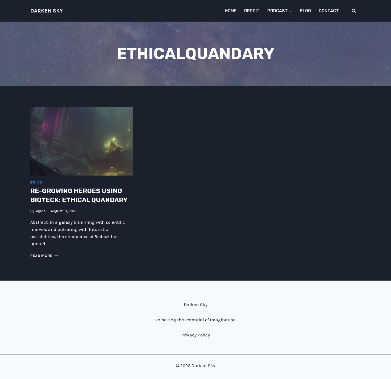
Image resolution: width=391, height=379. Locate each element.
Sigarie (40, 211)
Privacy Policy (195, 335)
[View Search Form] (354, 11)
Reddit (252, 10)
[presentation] (81, 141)
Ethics (36, 182)
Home (230, 10)
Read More (44, 256)
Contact (329, 10)
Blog (305, 10)
